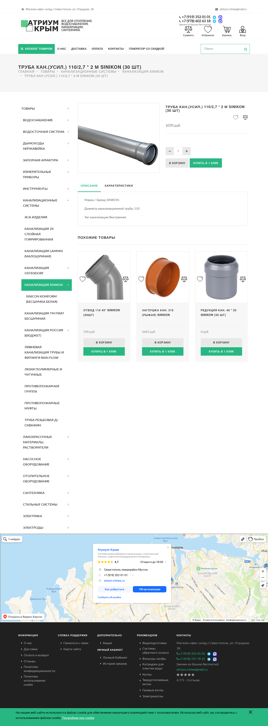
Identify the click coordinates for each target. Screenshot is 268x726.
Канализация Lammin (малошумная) (44, 254)
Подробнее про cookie (78, 718)
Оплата (97, 48)
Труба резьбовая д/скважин (41, 423)
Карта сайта (72, 649)
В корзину (177, 163)
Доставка (79, 48)
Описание (89, 185)
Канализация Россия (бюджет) (44, 333)
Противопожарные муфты (42, 406)
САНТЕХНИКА (34, 493)
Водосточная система (43, 131)
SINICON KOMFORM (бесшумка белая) (41, 299)
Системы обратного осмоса (155, 650)
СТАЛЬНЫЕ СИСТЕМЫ (40, 504)
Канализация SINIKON (44, 284)
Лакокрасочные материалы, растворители (37, 442)
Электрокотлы (152, 696)
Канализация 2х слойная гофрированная (39, 234)
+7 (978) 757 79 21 (192, 659)
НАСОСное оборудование (36, 462)
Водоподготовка (154, 643)
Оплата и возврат (36, 655)
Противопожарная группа (42, 389)
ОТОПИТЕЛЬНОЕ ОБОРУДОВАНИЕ (36, 479)
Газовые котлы (153, 690)
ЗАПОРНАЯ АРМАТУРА (40, 160)
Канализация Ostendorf (37, 270)
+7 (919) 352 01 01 (196, 17)
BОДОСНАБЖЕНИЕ (38, 120)
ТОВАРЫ (28, 108)
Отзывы (30, 661)
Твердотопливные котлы (155, 682)
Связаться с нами (75, 643)
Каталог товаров (38, 48)
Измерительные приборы (37, 174)
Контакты (116, 48)
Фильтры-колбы (154, 658)
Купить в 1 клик (205, 163)
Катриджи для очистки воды (153, 666)
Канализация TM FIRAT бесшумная (44, 316)
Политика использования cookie (34, 680)
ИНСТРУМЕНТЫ (35, 188)
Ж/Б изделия (36, 217)
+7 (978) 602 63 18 (196, 21)
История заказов (115, 663)
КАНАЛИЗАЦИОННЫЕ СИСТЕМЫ (40, 203)
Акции (107, 643)
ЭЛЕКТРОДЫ (33, 527)
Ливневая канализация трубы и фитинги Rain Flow (44, 352)
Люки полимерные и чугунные (43, 372)
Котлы (147, 674)
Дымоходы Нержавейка (34, 146)
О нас (61, 48)
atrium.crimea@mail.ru (233, 9)
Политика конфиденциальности (39, 669)
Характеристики (119, 185)
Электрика (32, 516)
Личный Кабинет (115, 657)
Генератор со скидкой (146, 48)
